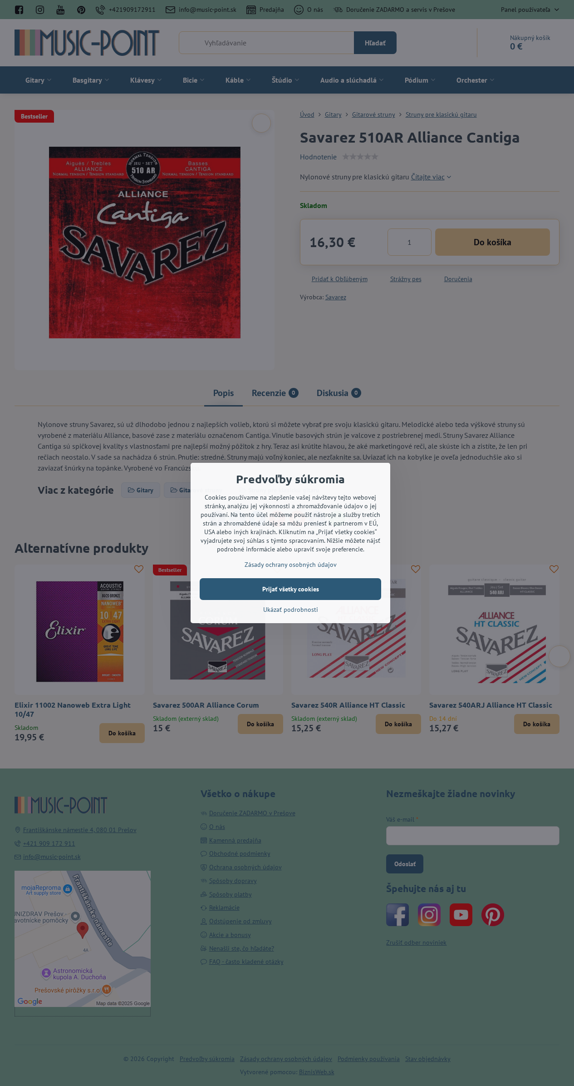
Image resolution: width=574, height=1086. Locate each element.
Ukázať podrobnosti (290, 609)
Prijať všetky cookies (290, 589)
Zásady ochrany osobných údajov (291, 564)
